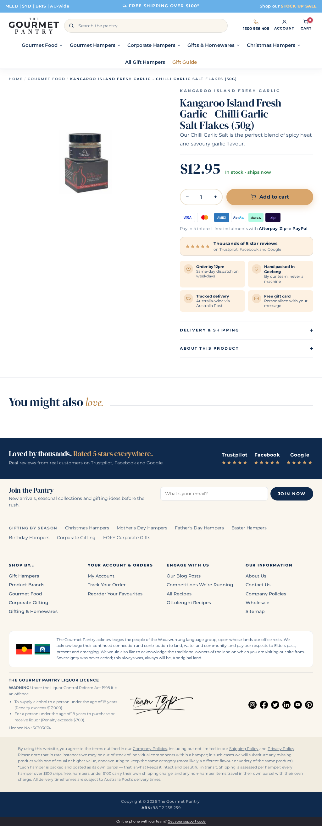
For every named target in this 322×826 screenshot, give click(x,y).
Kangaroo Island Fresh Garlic (230, 91)
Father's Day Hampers (199, 527)
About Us (256, 576)
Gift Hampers (24, 576)
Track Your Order (107, 585)
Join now (292, 493)
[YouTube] (298, 705)
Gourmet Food (46, 79)
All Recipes (179, 594)
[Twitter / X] (275, 705)
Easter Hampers (249, 527)
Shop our (288, 5)
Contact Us (258, 585)
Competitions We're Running (200, 585)
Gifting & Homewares (33, 611)
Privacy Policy (281, 749)
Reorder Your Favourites (115, 594)
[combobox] (146, 26)
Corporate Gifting (76, 537)
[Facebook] (264, 705)
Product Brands (26, 585)
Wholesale (257, 602)
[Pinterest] (309, 705)
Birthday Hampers (29, 537)
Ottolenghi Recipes (189, 602)
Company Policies (266, 594)
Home (16, 79)
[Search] (71, 25)
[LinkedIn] (286, 705)
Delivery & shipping (209, 330)
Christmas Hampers (87, 527)
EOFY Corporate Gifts (126, 537)
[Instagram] (252, 705)
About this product (209, 348)
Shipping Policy (243, 749)
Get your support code (187, 821)
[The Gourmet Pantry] (34, 26)
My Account (101, 576)
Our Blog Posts (184, 576)
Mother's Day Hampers (142, 527)
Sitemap (255, 611)
